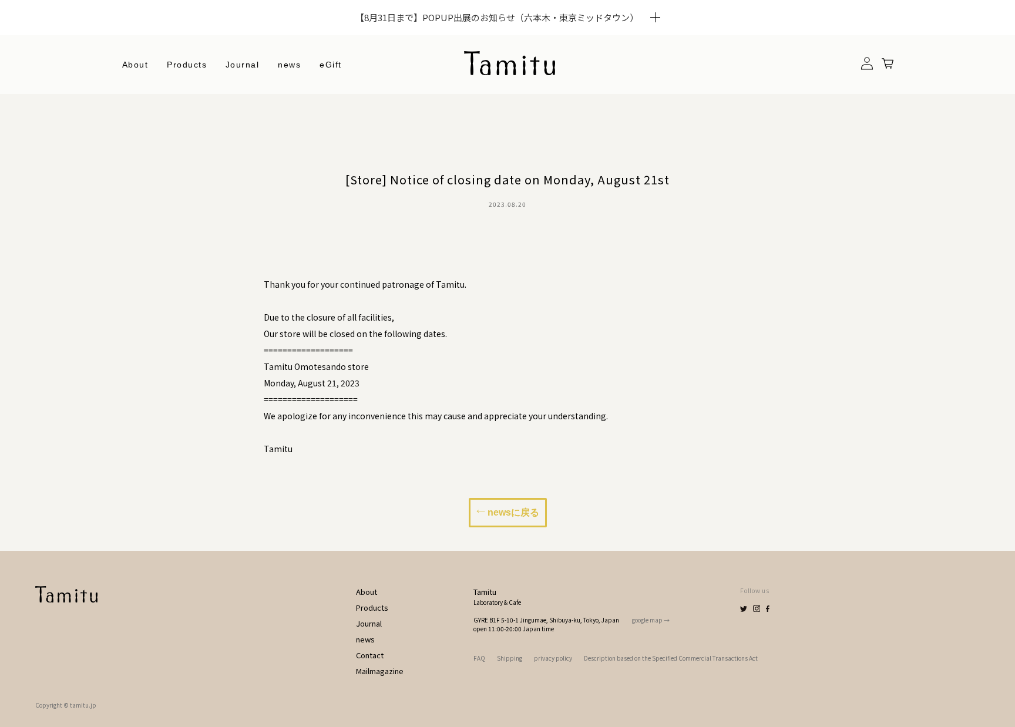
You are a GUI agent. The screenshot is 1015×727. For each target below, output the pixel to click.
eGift (331, 64)
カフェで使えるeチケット (219, 228)
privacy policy (553, 658)
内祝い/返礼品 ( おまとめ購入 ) (229, 248)
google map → (651, 619)
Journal (243, 64)
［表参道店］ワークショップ (224, 268)
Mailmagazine (380, 670)
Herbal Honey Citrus (214, 109)
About (135, 64)
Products (372, 607)
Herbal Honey (200, 128)
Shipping (509, 658)
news (289, 64)
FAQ (479, 658)
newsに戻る (512, 512)
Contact (370, 655)
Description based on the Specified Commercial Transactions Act (671, 658)
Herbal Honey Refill (213, 148)
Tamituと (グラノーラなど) (222, 168)
